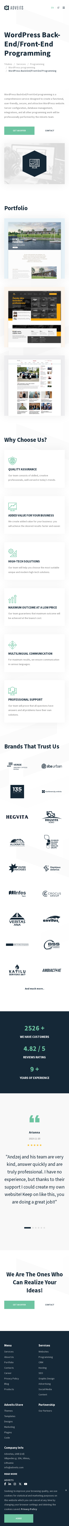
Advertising (45, 1383)
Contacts (9, 1367)
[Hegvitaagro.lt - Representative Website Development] (34, 317)
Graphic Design (46, 1378)
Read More (10, 1473)
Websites (44, 1351)
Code (7, 1437)
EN (52, 7)
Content (43, 1394)
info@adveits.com (14, 1467)
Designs (8, 1421)
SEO (41, 1373)
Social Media (45, 1389)
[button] (27, 1228)
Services (21, 64)
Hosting (43, 1367)
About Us (9, 1357)
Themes (8, 1410)
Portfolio (9, 1362)
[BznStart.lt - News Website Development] (34, 385)
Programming (37, 64)
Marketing (9, 1426)
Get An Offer (19, 130)
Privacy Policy (11, 1378)
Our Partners (45, 1410)
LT (58, 7)
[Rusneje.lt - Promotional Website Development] (34, 248)
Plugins (8, 1432)
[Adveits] (13, 7)
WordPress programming (21, 67)
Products (9, 1389)
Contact (49, 130)
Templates (9, 1416)
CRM (41, 1362)
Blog (6, 1383)
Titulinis (8, 64)
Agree (19, 1518)
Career (8, 1373)
